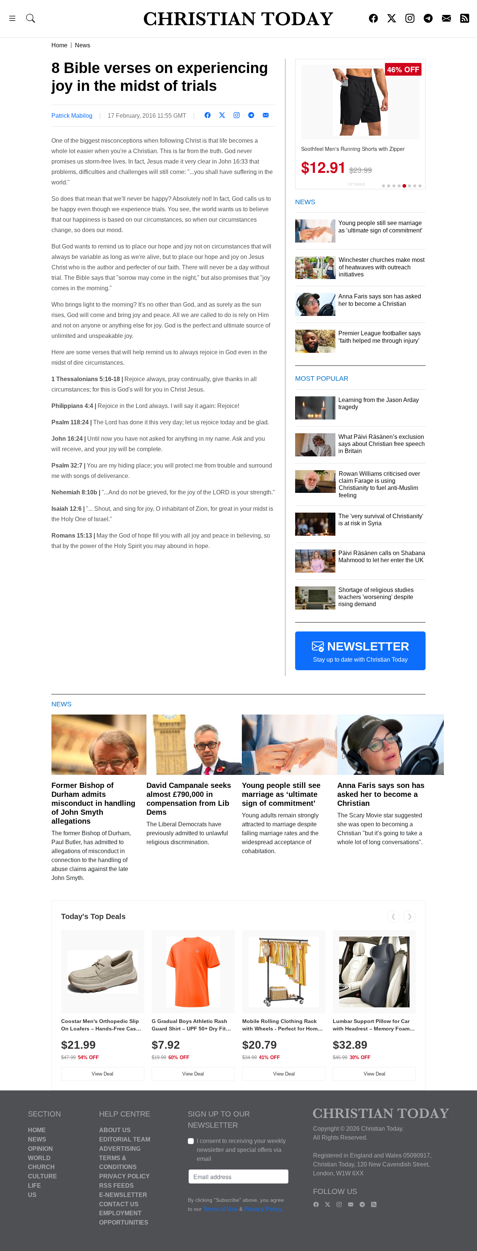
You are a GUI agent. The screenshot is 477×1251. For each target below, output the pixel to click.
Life (34, 1185)
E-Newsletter (123, 1195)
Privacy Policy (124, 1176)
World (39, 1158)
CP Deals (356, 184)
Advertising (119, 1149)
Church (41, 1167)
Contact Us (119, 1204)
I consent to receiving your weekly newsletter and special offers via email (241, 1150)
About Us (115, 1130)
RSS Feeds (116, 1185)
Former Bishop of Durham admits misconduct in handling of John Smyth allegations (93, 803)
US (32, 1195)
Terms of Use (220, 1209)
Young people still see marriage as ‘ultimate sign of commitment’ (281, 794)
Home (59, 45)
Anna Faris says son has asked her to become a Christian (380, 794)
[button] (12, 19)
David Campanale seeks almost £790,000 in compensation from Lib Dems (188, 798)
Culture (42, 1176)
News (82, 45)
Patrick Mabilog (71, 116)
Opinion (40, 1149)
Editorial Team (124, 1139)
